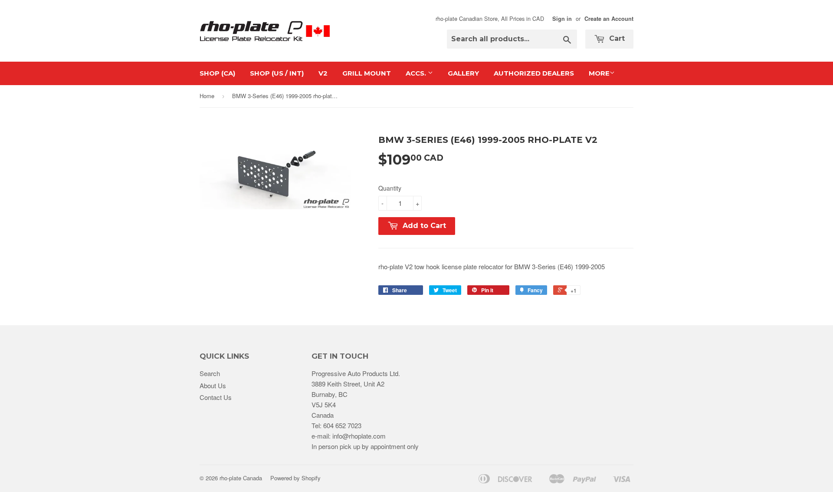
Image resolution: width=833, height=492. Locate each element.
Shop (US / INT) (277, 73)
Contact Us (216, 397)
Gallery (463, 73)
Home (207, 96)
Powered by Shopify (295, 478)
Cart (616, 38)
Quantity (389, 188)
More (599, 73)
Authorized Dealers (534, 73)
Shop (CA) (217, 73)
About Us (213, 385)
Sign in (562, 19)
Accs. (417, 73)
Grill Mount (366, 73)
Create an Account (608, 19)
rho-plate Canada (241, 478)
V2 (323, 73)
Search (210, 373)
